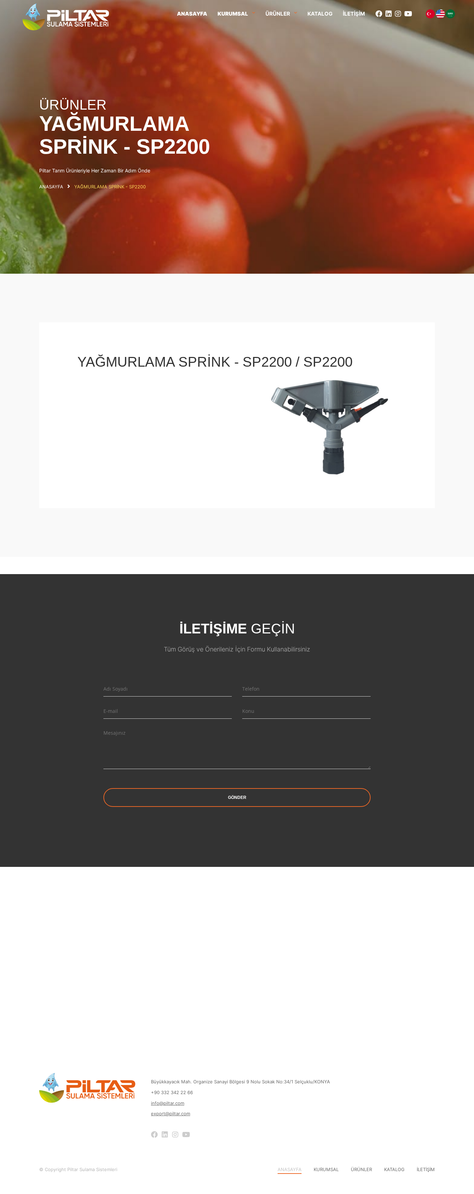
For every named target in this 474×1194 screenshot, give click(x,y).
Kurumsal (233, 13)
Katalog (319, 13)
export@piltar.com (170, 1113)
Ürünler (277, 13)
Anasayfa (192, 13)
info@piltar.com (167, 1103)
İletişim (354, 13)
